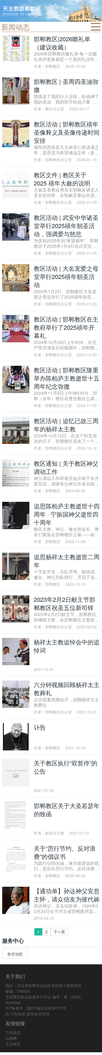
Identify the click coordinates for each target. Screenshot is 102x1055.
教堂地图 (15, 954)
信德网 (11, 1038)
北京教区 (13, 1044)
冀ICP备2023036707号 (46, 1008)
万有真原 (18, 1013)
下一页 (59, 932)
